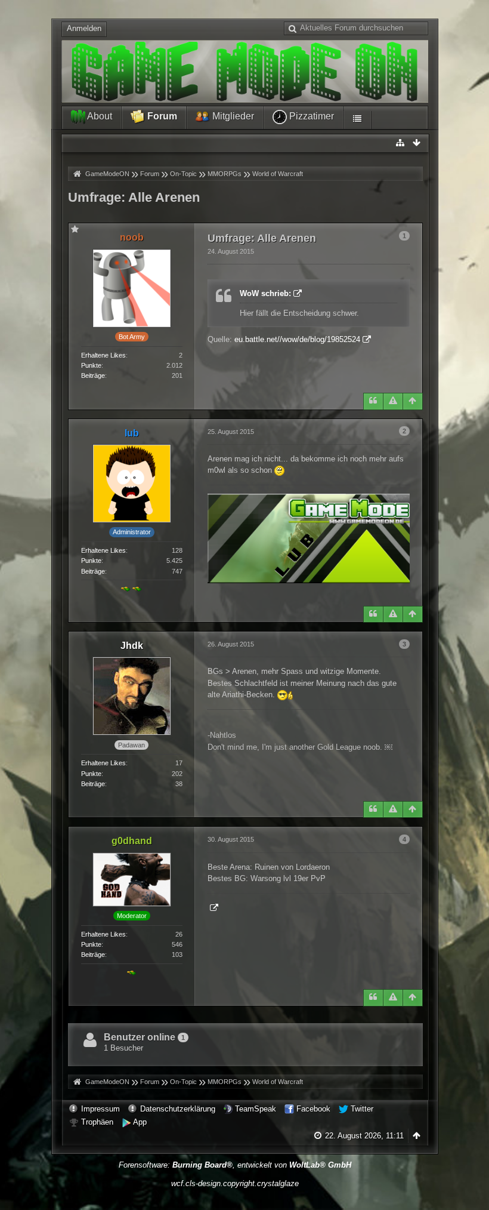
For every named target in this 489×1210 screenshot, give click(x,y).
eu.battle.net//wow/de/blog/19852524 (297, 339)
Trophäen (97, 1121)
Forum (161, 116)
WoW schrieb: (265, 293)
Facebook (313, 1108)
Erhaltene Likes (103, 355)
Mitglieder (232, 116)
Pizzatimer (310, 116)
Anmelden (84, 28)
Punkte (91, 365)
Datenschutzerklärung (177, 1108)
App (140, 1121)
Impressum (100, 1108)
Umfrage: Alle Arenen (134, 197)
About (98, 116)
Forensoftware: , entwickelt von (235, 1164)
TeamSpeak (255, 1108)
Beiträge (93, 375)
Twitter (362, 1108)
